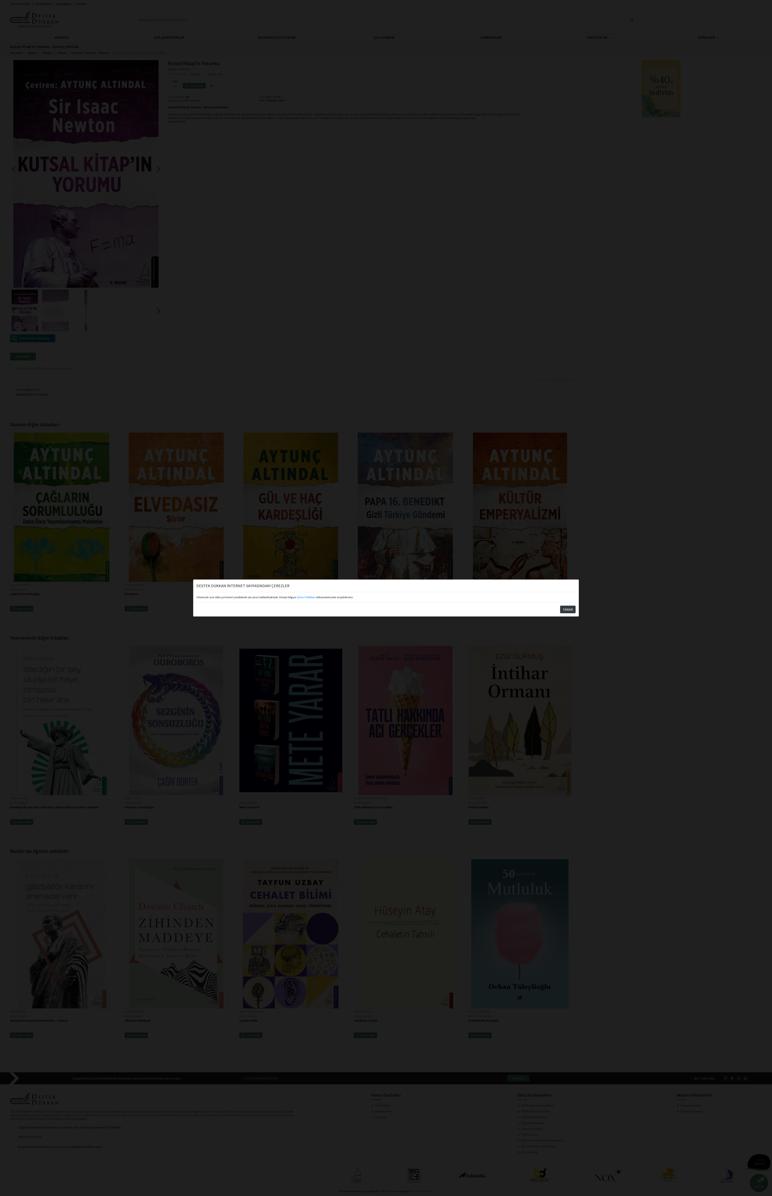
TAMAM (568, 609)
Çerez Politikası (306, 597)
